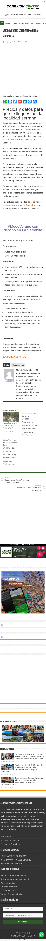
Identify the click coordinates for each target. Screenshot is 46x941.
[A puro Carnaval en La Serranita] (11, 417)
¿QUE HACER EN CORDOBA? (13, 856)
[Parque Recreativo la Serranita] (31, 424)
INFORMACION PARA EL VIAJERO (15, 860)
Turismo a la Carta (8, 887)
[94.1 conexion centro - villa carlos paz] (23, 15)
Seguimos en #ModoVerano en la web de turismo (17, 480)
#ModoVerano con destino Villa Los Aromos (29, 487)
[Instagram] (12, 380)
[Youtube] (20, 932)
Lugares (23, 42)
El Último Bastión (8, 890)
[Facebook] (9, 380)
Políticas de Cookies (9, 840)
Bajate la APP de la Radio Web (14, 875)
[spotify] (28, 932)
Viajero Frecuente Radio (11, 894)
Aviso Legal (5, 836)
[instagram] (25, 932)
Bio (7, 365)
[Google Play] (30, 932)
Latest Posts (19, 365)
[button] (44, 2)
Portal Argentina (7, 883)
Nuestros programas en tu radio (15, 879)
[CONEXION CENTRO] (23, 7)
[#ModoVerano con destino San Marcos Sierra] (12, 452)
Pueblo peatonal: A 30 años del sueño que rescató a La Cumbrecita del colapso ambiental (22, 768)
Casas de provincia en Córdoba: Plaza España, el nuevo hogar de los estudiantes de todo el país (29, 756)
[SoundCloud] (22, 932)
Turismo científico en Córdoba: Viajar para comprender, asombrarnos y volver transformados (22, 781)
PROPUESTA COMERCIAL (12, 863)
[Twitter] (6, 380)
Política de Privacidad (10, 844)
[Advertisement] (23, 69)
